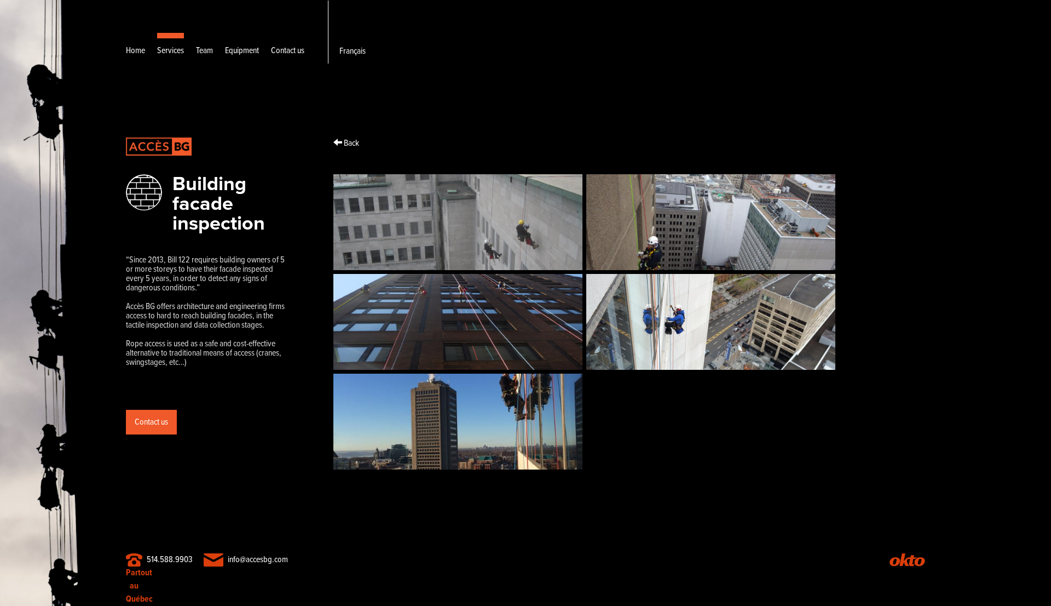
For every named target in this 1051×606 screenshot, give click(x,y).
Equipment (242, 50)
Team (204, 50)
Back (350, 143)
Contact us (287, 50)
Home (135, 50)
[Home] (159, 169)
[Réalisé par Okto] (907, 562)
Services (170, 50)
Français (352, 51)
